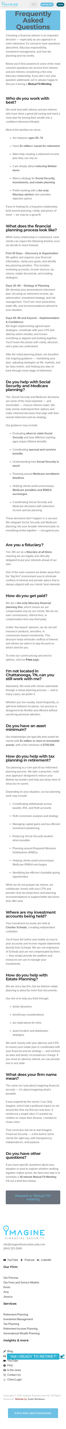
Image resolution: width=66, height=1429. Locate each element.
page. (33, 659)
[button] (62, 1357)
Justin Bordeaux (36, 1399)
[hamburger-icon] (34, 4)
